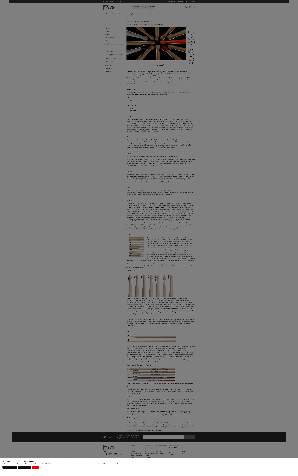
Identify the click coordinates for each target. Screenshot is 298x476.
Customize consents (24, 467)
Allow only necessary (9, 467)
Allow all (35, 467)
